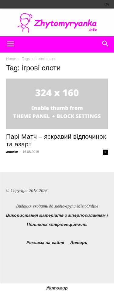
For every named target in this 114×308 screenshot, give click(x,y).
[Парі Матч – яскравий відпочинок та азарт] (57, 104)
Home (11, 59)
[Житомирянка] (57, 23)
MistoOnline (87, 206)
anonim (12, 152)
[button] (10, 44)
